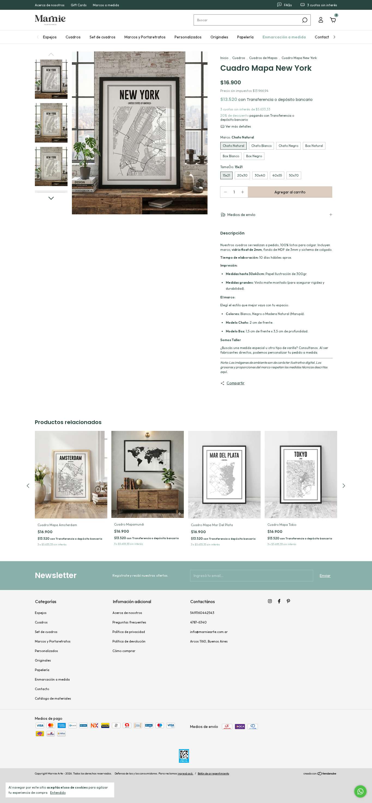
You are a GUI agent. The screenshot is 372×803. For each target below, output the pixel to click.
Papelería (245, 37)
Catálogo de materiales (53, 698)
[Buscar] (304, 20)
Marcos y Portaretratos (145, 37)
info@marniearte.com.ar (209, 632)
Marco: (237, 137)
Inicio (224, 58)
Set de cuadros (102, 37)
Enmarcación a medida (284, 37)
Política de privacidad (128, 632)
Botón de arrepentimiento (213, 773)
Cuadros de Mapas (263, 58)
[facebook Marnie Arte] (279, 601)
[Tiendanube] (320, 774)
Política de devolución (128, 641)
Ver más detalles (238, 126)
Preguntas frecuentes (129, 622)
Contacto (323, 37)
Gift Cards (79, 5)
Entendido (58, 792)
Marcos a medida (106, 5)
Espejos (50, 37)
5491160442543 (202, 613)
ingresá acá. (185, 773)
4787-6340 (198, 622)
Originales (219, 37)
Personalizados (188, 37)
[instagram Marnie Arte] (270, 601)
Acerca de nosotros (50, 5)
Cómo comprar (123, 651)
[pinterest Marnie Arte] (288, 601)
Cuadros (73, 37)
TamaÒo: (231, 167)
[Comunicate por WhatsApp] (360, 791)
